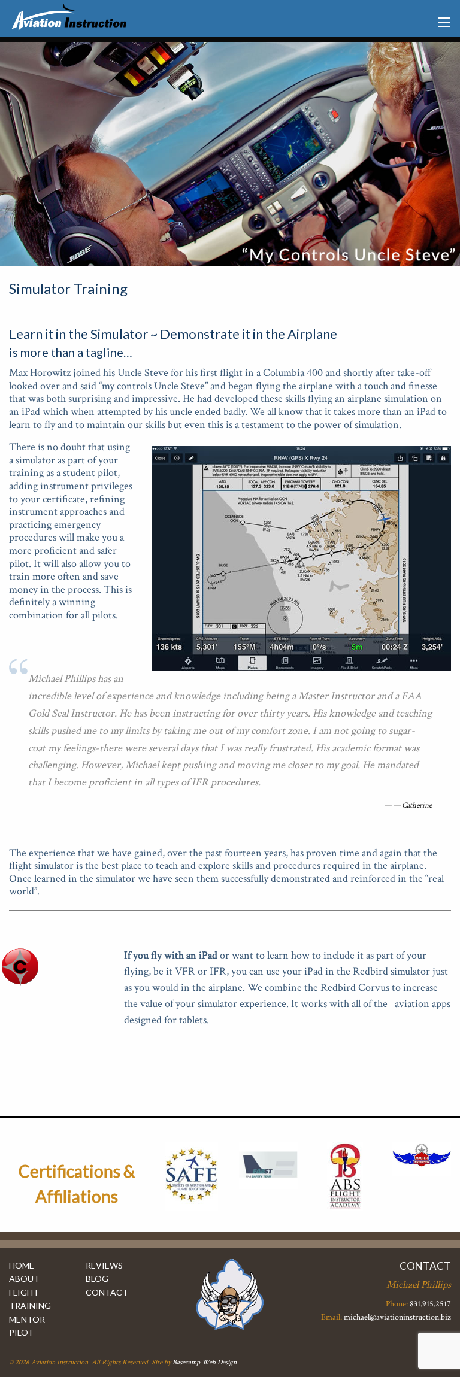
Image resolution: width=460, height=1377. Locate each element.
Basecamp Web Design (204, 1362)
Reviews (104, 1265)
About (24, 1278)
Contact (107, 1292)
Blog (97, 1278)
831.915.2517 (430, 1304)
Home (21, 1265)
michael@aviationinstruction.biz (397, 1317)
